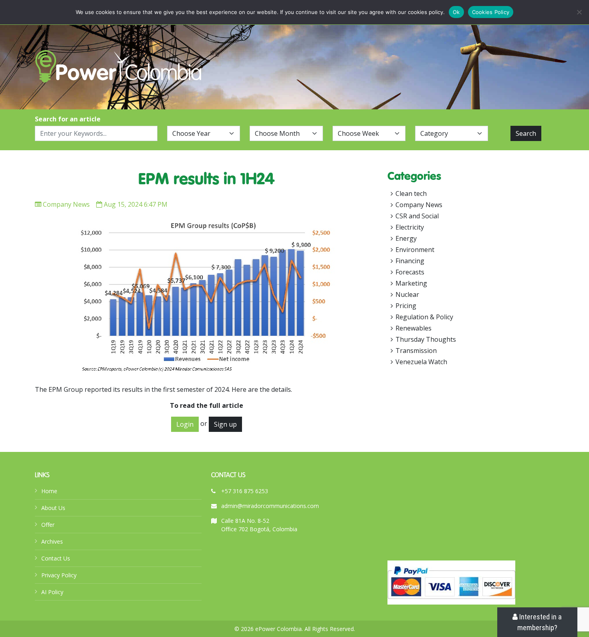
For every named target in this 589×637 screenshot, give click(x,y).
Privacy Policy (59, 575)
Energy (406, 238)
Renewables (413, 328)
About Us (53, 508)
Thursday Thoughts (425, 339)
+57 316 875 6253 (244, 491)
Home (49, 491)
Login (185, 424)
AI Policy (52, 592)
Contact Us (55, 558)
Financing (409, 260)
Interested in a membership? (539, 622)
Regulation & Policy (424, 316)
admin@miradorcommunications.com (270, 506)
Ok (456, 12)
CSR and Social (417, 216)
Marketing (411, 283)
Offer (47, 524)
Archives (52, 541)
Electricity (409, 227)
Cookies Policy (491, 12)
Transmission (416, 350)
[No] (579, 12)
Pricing (405, 305)
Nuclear (407, 294)
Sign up (225, 424)
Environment (414, 249)
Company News (66, 204)
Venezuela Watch (421, 361)
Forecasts (409, 272)
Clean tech (411, 193)
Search (526, 133)
